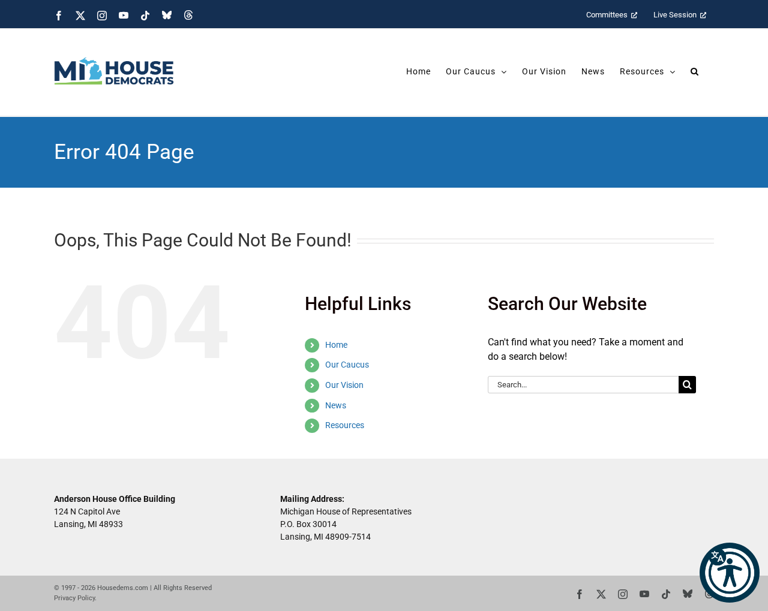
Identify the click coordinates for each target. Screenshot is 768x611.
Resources (344, 425)
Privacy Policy (74, 598)
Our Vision (344, 385)
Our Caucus (347, 364)
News (335, 405)
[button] (730, 573)
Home (336, 345)
